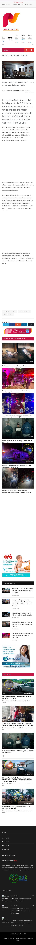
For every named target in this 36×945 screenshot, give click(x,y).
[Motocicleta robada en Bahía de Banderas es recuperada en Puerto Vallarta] (18, 353)
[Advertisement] (18, 162)
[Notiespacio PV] (11, 21)
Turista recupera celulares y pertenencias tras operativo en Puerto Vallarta (16, 417)
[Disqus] (18, 520)
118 (33, 917)
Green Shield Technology (18, 938)
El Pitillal (7, 311)
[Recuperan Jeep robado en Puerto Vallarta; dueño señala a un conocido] (18, 378)
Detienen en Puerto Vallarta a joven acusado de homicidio (17, 442)
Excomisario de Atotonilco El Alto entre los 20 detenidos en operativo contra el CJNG (21, 911)
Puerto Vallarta (29, 92)
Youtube (6, 845)
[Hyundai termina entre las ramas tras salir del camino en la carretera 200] (18, 453)
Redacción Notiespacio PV (12, 90)
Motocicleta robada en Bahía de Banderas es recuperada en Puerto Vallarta (16, 367)
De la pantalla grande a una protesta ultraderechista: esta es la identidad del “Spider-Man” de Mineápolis (18, 4)
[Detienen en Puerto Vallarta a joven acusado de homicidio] (18, 428)
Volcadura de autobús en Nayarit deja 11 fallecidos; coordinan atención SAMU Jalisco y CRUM (21, 923)
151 (33, 905)
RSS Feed (6, 849)
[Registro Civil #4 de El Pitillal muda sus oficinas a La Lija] (18, 70)
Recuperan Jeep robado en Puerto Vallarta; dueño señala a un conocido (16, 392)
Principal (6, 838)
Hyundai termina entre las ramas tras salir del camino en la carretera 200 (16, 467)
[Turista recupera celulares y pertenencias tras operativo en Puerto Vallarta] (18, 403)
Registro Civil (8, 314)
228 (33, 895)
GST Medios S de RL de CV (18, 934)
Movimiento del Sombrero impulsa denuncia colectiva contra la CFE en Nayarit (22, 591)
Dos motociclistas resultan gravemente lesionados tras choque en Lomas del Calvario (16, 492)
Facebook (6, 841)
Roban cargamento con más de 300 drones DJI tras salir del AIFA (22, 614)
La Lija (14, 311)
